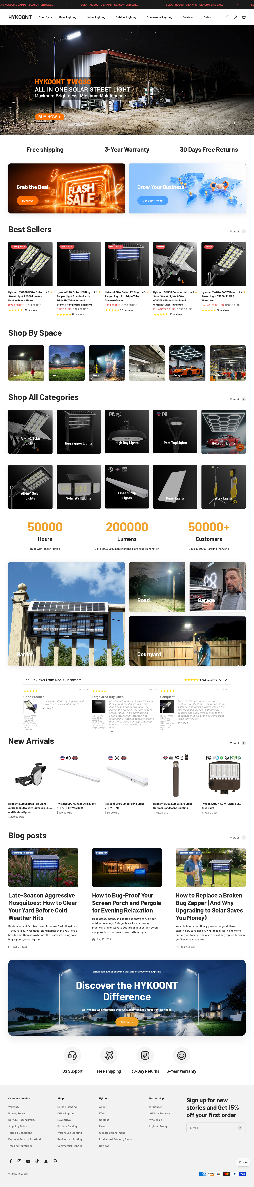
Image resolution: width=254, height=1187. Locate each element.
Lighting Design (158, 1126)
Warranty (13, 1106)
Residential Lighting (69, 1139)
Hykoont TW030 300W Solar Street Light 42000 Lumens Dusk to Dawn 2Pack (25, 296)
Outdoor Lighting (126, 17)
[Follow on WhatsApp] (54, 1161)
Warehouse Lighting (69, 1132)
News (102, 1126)
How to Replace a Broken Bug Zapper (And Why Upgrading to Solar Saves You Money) (209, 906)
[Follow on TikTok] (37, 1161)
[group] (127, 80)
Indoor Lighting (96, 17)
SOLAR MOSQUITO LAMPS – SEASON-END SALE (39, 4)
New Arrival (64, 1119)
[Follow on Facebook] (10, 1161)
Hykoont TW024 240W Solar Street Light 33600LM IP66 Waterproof (218, 296)
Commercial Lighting (159, 17)
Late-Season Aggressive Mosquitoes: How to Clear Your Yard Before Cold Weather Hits (42, 906)
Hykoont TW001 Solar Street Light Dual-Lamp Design (167, 719)
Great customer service (178, 697)
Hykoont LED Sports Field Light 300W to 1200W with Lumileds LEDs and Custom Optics (30, 808)
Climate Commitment (112, 1132)
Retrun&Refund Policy (21, 1119)
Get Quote (127, 1022)
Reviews (104, 1145)
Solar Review (33, 697)
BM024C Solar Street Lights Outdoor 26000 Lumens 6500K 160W (29, 720)
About (103, 1106)
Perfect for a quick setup (110, 697)
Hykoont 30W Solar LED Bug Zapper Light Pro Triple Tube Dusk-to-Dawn (122, 296)
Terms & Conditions (20, 1132)
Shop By (44, 17)
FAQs (102, 1113)
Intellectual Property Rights (116, 1139)
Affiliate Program (159, 1113)
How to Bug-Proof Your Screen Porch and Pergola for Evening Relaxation (126, 902)
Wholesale (155, 1119)
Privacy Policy (16, 1113)
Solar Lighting (67, 17)
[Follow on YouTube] (28, 1161)
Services (188, 17)
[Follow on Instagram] (19, 1161)
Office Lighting (66, 1113)
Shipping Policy (17, 1126)
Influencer (155, 1106)
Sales (207, 17)
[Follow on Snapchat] (46, 1161)
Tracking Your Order (20, 1145)
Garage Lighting (67, 1106)
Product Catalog (67, 1126)
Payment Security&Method (24, 1139)
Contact (104, 1119)
